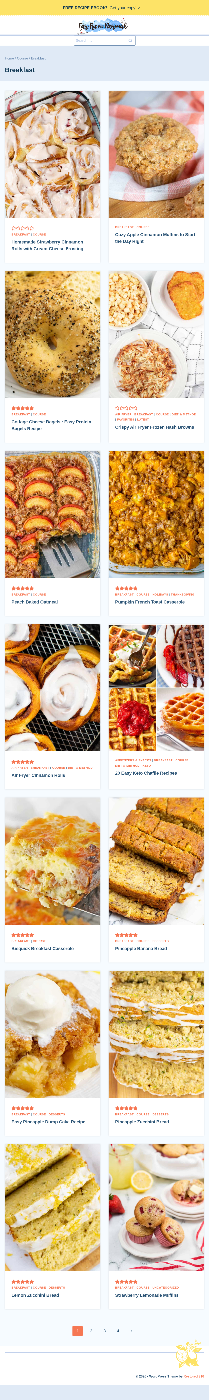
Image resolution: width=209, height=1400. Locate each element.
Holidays (160, 594)
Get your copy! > (101, 8)
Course (39, 234)
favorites (125, 419)
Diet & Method (184, 414)
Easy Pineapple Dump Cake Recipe (48, 1121)
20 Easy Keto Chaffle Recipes (146, 773)
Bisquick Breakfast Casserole (42, 948)
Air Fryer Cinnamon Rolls (38, 775)
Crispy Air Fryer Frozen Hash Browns (154, 427)
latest (143, 419)
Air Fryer (123, 414)
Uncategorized (165, 1287)
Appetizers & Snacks (133, 760)
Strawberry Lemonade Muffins (147, 1295)
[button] (13, 228)
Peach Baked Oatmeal (34, 602)
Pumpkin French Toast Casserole (150, 602)
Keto (146, 765)
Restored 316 (193, 1376)
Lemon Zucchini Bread (35, 1295)
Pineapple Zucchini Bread (142, 1121)
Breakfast (20, 234)
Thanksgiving (182, 594)
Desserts (160, 941)
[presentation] (52, 154)
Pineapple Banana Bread (141, 948)
